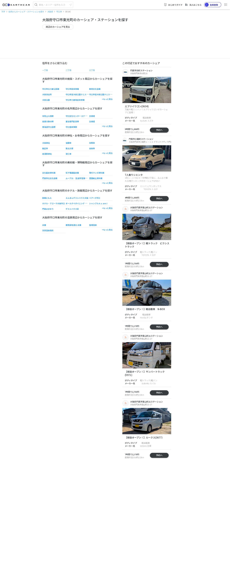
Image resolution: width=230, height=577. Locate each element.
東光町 (68, 12)
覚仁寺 (68, 153)
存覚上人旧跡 (48, 116)
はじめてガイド (175, 4)
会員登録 (214, 4)
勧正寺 (45, 148)
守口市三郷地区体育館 (75, 100)
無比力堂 (69, 148)
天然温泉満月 (48, 230)
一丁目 (45, 70)
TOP (3, 12)
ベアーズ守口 (94, 198)
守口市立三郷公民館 (50, 89)
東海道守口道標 (48, 127)
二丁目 (68, 70)
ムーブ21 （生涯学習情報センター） (81, 178)
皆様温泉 (93, 225)
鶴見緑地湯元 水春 (73, 225)
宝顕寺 (68, 143)
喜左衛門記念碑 (72, 121)
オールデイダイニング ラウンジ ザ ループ (83, 203)
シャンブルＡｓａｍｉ (98, 203)
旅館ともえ (47, 198)
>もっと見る (107, 99)
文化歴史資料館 (48, 172)
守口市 (59, 12)
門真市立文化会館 (49, 178)
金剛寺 (92, 148)
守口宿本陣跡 (71, 127)
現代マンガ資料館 (96, 172)
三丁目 (92, 70)
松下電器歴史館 (72, 172)
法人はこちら (195, 4)
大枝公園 (46, 100)
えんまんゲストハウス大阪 (77, 198)
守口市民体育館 (72, 89)
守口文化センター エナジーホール (80, 116)
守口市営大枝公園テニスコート (79, 94)
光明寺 (92, 143)
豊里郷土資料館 (95, 178)
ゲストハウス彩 (72, 209)
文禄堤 (92, 116)
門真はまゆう (48, 209)
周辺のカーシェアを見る (58, 26)
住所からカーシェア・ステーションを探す (26, 12)
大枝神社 (46, 143)
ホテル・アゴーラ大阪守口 (53, 203)
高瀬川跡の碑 (48, 121)
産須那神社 (47, 153)
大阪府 (50, 12)
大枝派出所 (47, 94)
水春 (44, 225)
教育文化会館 (94, 89)
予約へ (159, 130)
